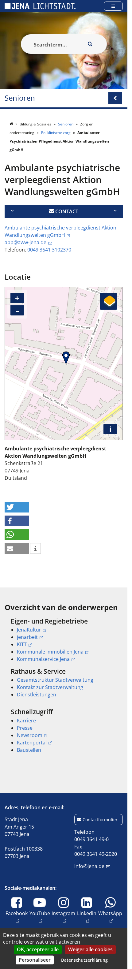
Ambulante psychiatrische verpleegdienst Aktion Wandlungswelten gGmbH (60, 231)
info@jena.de (89, 866)
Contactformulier (100, 819)
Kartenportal (32, 742)
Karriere (26, 720)
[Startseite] (12, 124)
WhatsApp (110, 913)
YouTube (39, 913)
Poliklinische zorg (56, 132)
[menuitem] (64, 640)
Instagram (63, 913)
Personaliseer (35, 959)
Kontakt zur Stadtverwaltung (50, 687)
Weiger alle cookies (90, 949)
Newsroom (29, 735)
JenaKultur (29, 629)
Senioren (20, 98)
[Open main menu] (113, 6)
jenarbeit (27, 637)
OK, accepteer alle (38, 949)
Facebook (17, 913)
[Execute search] (90, 44)
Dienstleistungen (36, 694)
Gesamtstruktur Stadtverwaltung (55, 679)
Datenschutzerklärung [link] (84, 960)
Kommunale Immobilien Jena (50, 651)
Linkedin (86, 913)
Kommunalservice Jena (43, 659)
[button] (17, 507)
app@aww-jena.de (25, 242)
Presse (25, 728)
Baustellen (29, 750)
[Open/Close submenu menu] (115, 98)
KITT (22, 644)
